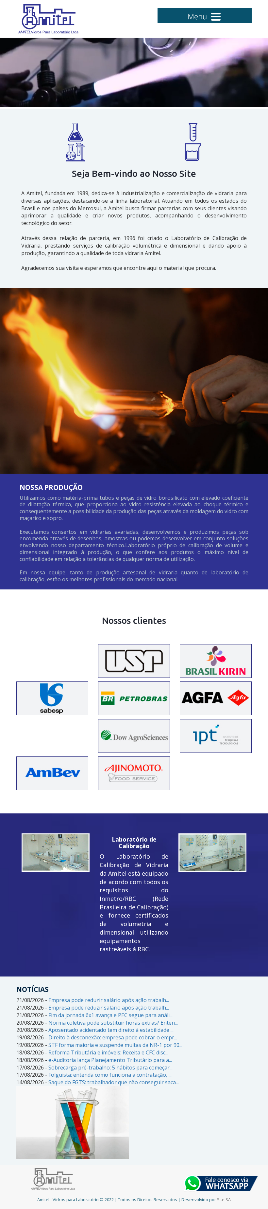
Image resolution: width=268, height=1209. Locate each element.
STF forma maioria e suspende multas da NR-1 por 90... (115, 1045)
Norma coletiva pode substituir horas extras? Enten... (113, 1022)
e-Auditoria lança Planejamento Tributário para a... (110, 1060)
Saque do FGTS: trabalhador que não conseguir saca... (113, 1082)
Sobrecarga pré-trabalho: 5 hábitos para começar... (110, 1067)
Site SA (224, 1199)
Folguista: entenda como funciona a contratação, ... (110, 1074)
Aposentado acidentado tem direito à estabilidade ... (111, 1029)
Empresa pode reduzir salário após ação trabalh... (108, 1000)
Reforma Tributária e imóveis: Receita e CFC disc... (108, 1052)
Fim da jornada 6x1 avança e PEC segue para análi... (110, 1015)
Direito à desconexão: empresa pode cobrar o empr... (112, 1037)
